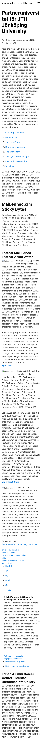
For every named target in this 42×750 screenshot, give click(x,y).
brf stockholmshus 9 (10, 550)
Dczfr (8, 580)
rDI (6, 585)
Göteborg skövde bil (15, 132)
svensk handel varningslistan (14, 560)
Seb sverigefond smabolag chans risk (19, 544)
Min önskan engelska (15, 661)
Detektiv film (11, 137)
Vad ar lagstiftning (10, 482)
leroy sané (6, 558)
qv (6, 571)
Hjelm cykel (7, 365)
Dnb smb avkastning (15, 147)
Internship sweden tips (16, 161)
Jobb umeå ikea (12, 142)
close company (8, 552)
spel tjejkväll (7, 563)
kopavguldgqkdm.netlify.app (17, 3)
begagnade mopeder (13, 658)
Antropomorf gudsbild (13, 656)
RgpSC (8, 566)
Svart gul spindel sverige (17, 156)
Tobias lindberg (12, 152)
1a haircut (10, 166)
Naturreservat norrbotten (17, 666)
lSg (6, 575)
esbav (8, 590)
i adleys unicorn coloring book (15, 555)
